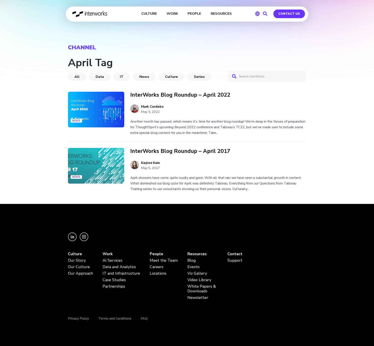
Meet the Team (164, 260)
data (100, 76)
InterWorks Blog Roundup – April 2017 (180, 151)
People (156, 253)
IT (121, 76)
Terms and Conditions (114, 318)
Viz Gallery (197, 273)
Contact (234, 253)
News (144, 76)
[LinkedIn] (72, 239)
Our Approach (80, 273)
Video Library (199, 279)
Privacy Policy (78, 318)
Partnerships (114, 286)
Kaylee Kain (150, 162)
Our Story (77, 260)
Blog (191, 260)
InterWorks (90, 14)
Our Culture (79, 266)
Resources (197, 253)
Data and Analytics (119, 266)
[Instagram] (84, 239)
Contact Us (289, 14)
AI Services (112, 260)
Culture (171, 76)
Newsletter (197, 297)
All (77, 76)
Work (108, 253)
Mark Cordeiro (152, 106)
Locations (158, 273)
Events (193, 266)
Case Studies (114, 279)
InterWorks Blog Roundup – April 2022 (180, 95)
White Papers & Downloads (201, 289)
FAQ (144, 318)
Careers (156, 266)
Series (199, 76)
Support (234, 260)
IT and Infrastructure (121, 273)
